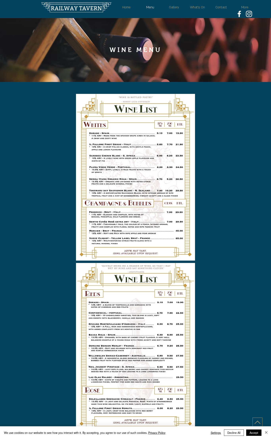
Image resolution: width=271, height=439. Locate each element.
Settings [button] (216, 433)
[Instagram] (249, 14)
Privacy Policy (156, 433)
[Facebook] (239, 14)
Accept (254, 433)
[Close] (266, 432)
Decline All (233, 433)
